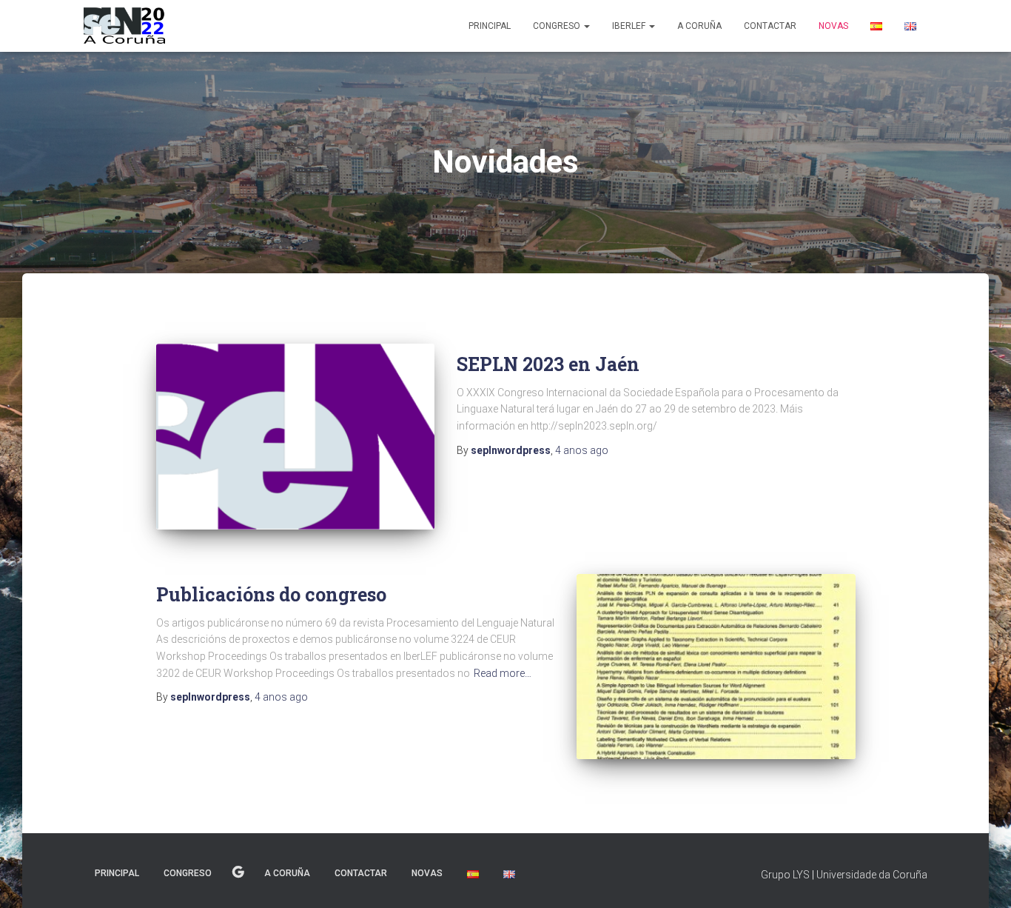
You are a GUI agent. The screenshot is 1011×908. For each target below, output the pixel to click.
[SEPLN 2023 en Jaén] (295, 437)
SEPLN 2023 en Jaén (548, 364)
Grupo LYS (785, 875)
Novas (833, 26)
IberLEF (630, 26)
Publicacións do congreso (271, 594)
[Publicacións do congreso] (716, 667)
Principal (489, 26)
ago (581, 450)
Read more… (502, 673)
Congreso (557, 26)
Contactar (770, 26)
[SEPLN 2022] (124, 25)
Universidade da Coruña (871, 875)
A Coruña (699, 26)
